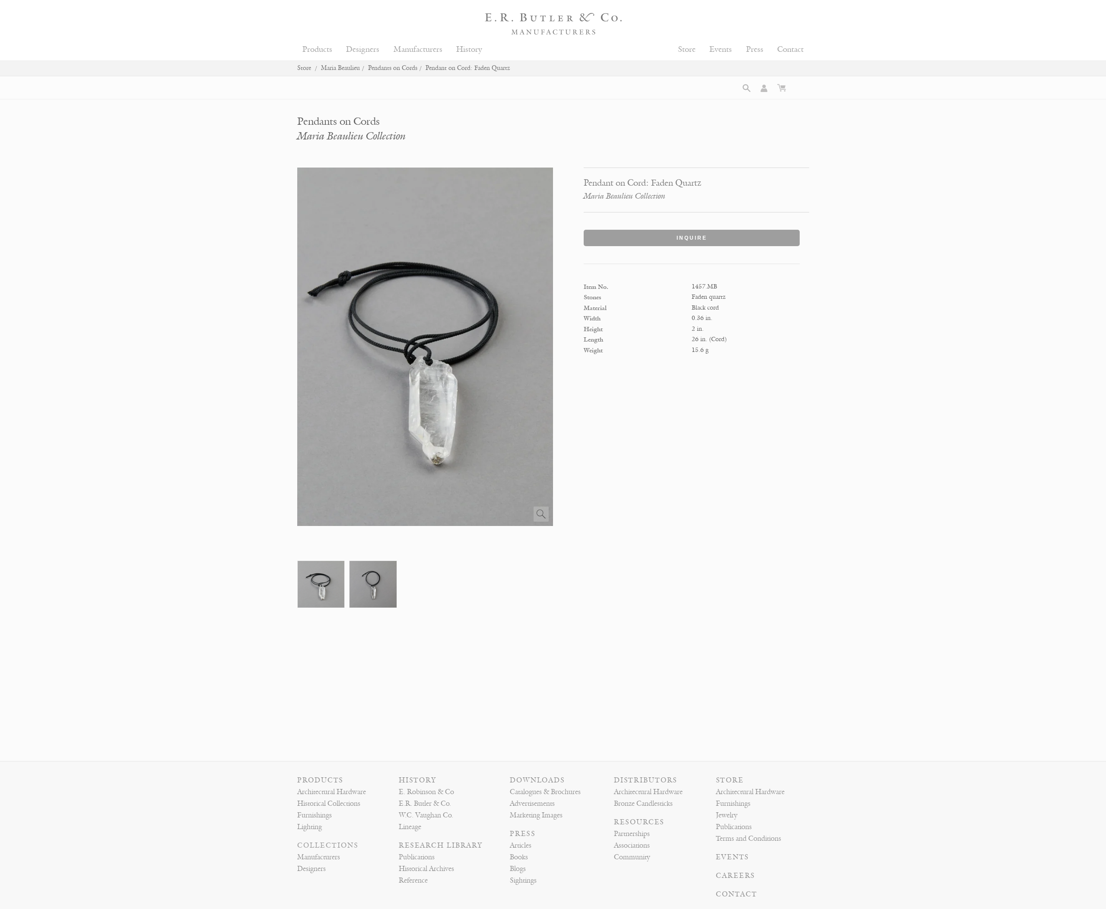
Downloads (537, 780)
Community (632, 857)
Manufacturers (418, 49)
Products (317, 49)
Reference (413, 880)
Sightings (523, 880)
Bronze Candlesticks (643, 803)
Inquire (692, 238)
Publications (417, 857)
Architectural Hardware (331, 792)
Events (720, 49)
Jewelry (726, 815)
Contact (790, 49)
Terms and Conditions (748, 838)
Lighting (309, 827)
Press (754, 49)
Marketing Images (536, 815)
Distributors (645, 780)
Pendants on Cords (392, 68)
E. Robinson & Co (426, 792)
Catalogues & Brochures (545, 792)
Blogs (518, 869)
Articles (520, 845)
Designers (362, 49)
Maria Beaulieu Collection (351, 136)
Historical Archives (426, 869)
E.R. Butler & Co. (425, 803)
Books (519, 857)
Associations (632, 845)
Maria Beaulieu (340, 68)
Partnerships (632, 834)
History (469, 49)
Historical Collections (328, 803)
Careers (735, 875)
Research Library (441, 845)
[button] (746, 88)
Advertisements (532, 803)
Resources (639, 822)
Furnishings (314, 815)
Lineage (410, 827)
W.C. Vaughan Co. (426, 815)
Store (687, 49)
